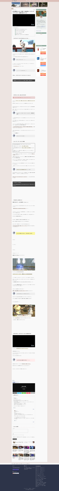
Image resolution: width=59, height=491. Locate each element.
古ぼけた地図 (37, 479)
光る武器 (42, 478)
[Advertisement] (24, 87)
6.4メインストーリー (38, 469)
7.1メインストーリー (38, 471)
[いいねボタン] (13, 380)
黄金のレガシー (37, 486)
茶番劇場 (39, 484)
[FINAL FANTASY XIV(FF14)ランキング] (14, 473)
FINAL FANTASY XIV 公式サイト (16, 467)
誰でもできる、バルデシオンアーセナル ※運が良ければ (22, 34)
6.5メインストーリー (43, 469)
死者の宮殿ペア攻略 (38, 482)
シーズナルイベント (42, 473)
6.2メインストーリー (38, 468)
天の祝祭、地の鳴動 (41, 479)
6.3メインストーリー (43, 468)
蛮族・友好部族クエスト (43, 484)
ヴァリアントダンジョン (38, 478)
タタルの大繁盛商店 (38, 475)
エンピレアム (42, 472)
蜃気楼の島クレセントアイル (38, 485)
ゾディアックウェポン (42, 474)
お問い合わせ (30, 488)
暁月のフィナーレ (37, 481)
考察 (36, 484)
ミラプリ (45, 476)
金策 (42, 485)
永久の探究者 (42, 482)
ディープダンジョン (42, 475)
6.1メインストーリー (42, 467)
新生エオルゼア (41, 480)
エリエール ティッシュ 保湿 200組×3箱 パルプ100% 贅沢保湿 (43, 59)
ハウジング (37, 476)
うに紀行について (33, 488)
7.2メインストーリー (42, 471)
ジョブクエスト (37, 474)
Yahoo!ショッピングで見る (43, 65)
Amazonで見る (43, 62)
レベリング (43, 477)
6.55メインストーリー (38, 470)
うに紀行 (28, 489)
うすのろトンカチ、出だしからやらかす (20, 30)
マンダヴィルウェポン (41, 476)
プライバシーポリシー (26, 488)
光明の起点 (45, 478)
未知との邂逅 (41, 481)
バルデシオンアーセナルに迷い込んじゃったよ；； (21, 29)
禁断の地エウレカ (17, 382)
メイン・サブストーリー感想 (38, 477)
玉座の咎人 (37, 483)
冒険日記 (14, 382)
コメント (14, 428)
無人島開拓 (45, 482)
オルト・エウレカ (37, 473)
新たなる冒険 (37, 480)
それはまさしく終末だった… (18, 33)
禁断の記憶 (44, 483)
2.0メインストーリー (38, 467)
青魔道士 (45, 485)
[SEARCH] (46, 1)
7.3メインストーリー (38, 472)
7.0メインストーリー (43, 470)
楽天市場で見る (43, 53)
